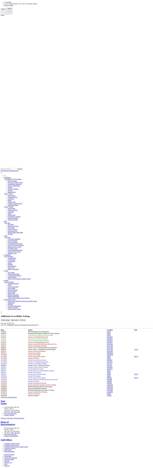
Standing (10, 264)
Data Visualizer (12, 291)
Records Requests (9, 454)
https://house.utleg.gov (10, 434)
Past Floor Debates (13, 205)
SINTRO (109, 360)
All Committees (8, 256)
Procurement (7, 456)
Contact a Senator (9, 415)
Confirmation (11, 261)
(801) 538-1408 (15, 412)
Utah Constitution (13, 242)
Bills (5, 221)
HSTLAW (110, 346)
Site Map (6, 461)
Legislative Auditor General (12, 443)
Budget (6, 280)
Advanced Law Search (14, 251)
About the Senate (12, 210)
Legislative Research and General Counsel (16, 447)
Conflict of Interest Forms (15, 203)
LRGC (109, 332)
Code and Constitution (14, 239)
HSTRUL (110, 337)
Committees (7, 255)
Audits (6, 271)
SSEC (109, 356)
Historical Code (12, 253)
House (6, 194)
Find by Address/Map (14, 185)
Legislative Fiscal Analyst (11, 445)
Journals (10, 190)
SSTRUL (110, 362)
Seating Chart (11, 202)
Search (3, 9)
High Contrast (14, 320)
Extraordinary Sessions (14, 216)
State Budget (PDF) (13, 283)
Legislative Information (14, 306)
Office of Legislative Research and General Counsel (22, 301)
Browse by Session (13, 226)
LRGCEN (110, 385)
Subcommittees (12, 266)
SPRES (109, 378)
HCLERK (110, 390)
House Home (11, 195)
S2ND (109, 371)
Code (5, 235)
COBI (9, 285)
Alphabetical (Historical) (15, 184)
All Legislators (8, 179)
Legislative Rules (12, 248)
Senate (6, 207)
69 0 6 (136, 356)
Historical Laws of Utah (14, 247)
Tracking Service (12, 231)
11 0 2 (136, 349)
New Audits (11, 272)
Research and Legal (9, 299)
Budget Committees (13, 295)
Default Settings (5, 320)
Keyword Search (12, 229)
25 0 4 (136, 378)
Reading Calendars (13, 189)
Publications (11, 303)
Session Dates (12, 192)
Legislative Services (9, 448)
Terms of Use (8, 462)
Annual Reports (12, 277)
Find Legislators (12, 181)
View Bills (7, 223)
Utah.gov (6, 465)
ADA (5, 464)
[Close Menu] (5, 176)
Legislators (7, 177)
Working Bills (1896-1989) (15, 232)
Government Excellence (14, 275)
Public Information (9, 451)
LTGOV (109, 395)
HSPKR (109, 379)
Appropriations (12, 258)
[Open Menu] (1, 172)
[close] (1, 312)
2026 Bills (11, 224)
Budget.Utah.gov (9, 282)
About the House (12, 197)
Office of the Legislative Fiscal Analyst (19, 298)
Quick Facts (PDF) (13, 287)
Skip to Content (8, 5)
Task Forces (11, 267)
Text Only (22, 320)
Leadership (11, 199)
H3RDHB (110, 353)
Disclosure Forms (13, 220)
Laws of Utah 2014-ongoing (16, 245)
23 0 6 (136, 374)
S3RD (109, 374)
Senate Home (11, 208)
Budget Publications (13, 296)
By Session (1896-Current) (15, 182)
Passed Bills (11, 228)
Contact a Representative (11, 436)
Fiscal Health (11, 288)
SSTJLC (109, 363)
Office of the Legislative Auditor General (19, 279)
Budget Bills (11, 293)
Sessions (10, 187)
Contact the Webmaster (10, 458)
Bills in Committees (13, 269)
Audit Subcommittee (13, 274)
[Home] (76, 171)
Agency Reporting (13, 307)
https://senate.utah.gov (10, 413)
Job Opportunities (9, 459)
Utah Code (7, 237)
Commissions (11, 259)
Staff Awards (8, 450)
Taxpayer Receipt (13, 290)
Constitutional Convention (15, 243)
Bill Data (10, 234)
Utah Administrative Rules (15, 250)
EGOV (109, 394)
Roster (9, 200)
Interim (10, 263)
